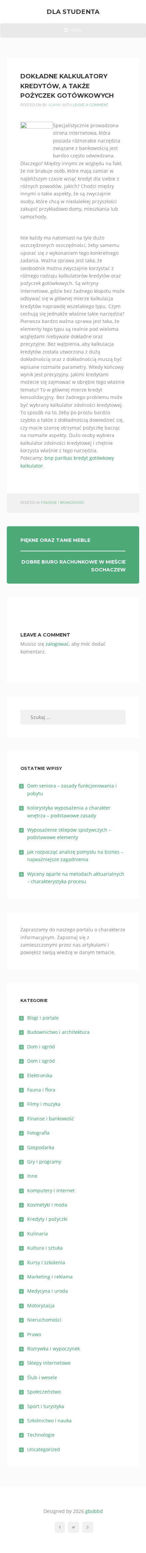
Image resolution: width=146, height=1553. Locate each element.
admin (54, 105)
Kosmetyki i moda (47, 1204)
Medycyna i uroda (47, 1291)
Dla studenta (73, 12)
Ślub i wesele (42, 1377)
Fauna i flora (41, 1089)
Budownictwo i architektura (58, 1032)
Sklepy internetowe (49, 1363)
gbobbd (94, 1511)
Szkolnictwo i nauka (49, 1420)
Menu (73, 32)
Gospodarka (40, 1147)
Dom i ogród (41, 1046)
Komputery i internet (51, 1190)
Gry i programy (44, 1161)
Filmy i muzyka (43, 1104)
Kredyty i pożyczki (47, 1219)
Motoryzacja (41, 1305)
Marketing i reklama (50, 1276)
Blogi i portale (43, 1018)
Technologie (41, 1435)
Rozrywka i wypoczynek (53, 1348)
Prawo (34, 1334)
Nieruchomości (44, 1320)
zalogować (57, 644)
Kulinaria (37, 1233)
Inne (32, 1176)
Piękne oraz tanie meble (55, 540)
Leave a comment (90, 105)
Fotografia (38, 1133)
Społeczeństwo (44, 1391)
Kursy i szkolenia (46, 1262)
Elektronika (39, 1075)
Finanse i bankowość (62, 502)
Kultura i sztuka (45, 1248)
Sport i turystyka (45, 1406)
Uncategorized (43, 1449)
